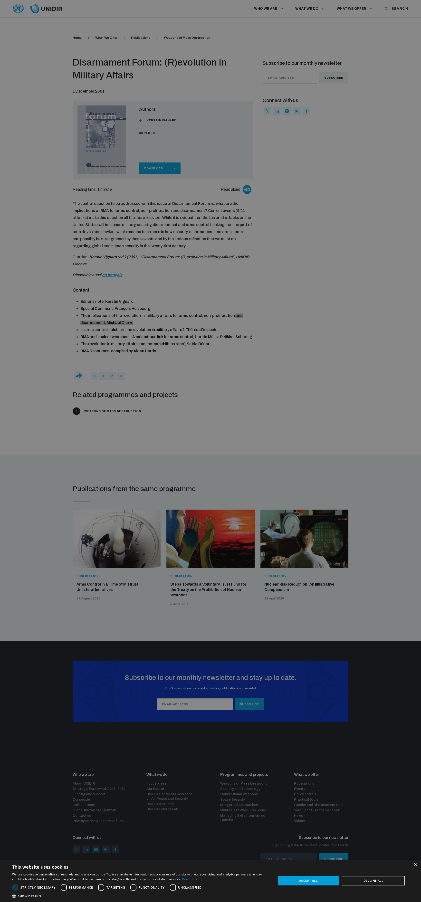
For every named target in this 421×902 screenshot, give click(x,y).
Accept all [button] (308, 881)
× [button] (415, 865)
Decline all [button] (373, 881)
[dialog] (210, 881)
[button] (140, 895)
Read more (190, 879)
